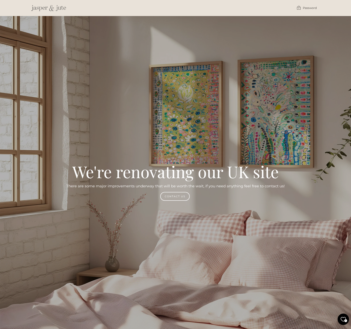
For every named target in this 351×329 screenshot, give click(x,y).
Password (310, 8)
